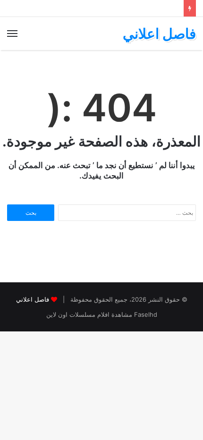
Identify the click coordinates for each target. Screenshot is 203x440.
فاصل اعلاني (32, 299)
